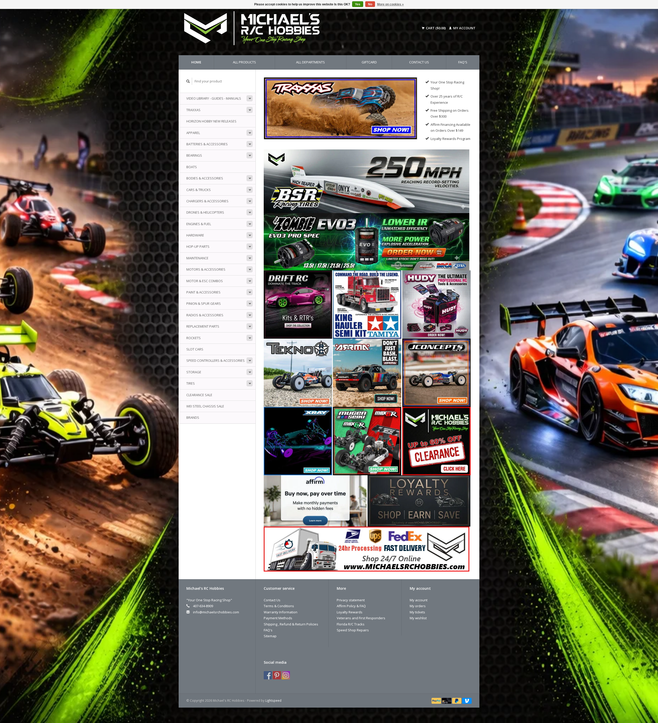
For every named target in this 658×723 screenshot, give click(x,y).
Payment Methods (278, 618)
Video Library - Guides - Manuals (213, 98)
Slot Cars (194, 349)
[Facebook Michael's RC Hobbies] (268, 675)
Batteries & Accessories (207, 144)
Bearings (194, 155)
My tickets (417, 612)
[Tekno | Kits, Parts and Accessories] (298, 372)
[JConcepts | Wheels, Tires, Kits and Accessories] (436, 372)
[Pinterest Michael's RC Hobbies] (277, 675)
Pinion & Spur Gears (203, 303)
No (370, 4)
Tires (190, 383)
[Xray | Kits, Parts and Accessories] (298, 440)
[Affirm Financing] (315, 500)
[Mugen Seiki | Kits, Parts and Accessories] (367, 440)
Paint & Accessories (203, 292)
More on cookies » (390, 4)
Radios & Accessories (204, 315)
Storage (193, 372)
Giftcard (369, 62)
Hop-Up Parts (197, 246)
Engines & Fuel (198, 224)
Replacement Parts (202, 326)
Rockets (193, 338)
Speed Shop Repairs (353, 630)
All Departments (310, 62)
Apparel (193, 132)
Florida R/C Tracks (350, 624)
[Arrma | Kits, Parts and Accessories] (367, 372)
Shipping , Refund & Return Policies (291, 624)
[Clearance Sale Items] (436, 440)
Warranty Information (280, 612)
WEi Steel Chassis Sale (205, 406)
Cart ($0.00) (435, 28)
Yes (357, 4)
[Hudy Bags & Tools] (436, 304)
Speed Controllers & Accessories (215, 360)
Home (196, 62)
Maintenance (197, 258)
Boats (191, 167)
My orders (418, 606)
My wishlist (418, 618)
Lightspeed (273, 700)
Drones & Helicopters (205, 212)
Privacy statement (351, 600)
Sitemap (270, 636)
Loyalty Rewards (349, 612)
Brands (192, 417)
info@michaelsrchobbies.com (216, 612)
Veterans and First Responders (361, 618)
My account (464, 28)
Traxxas (193, 110)
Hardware (195, 235)
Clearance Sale (199, 395)
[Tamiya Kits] (367, 304)
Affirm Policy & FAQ (351, 606)
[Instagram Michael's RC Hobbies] (286, 675)
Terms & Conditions (279, 606)
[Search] (188, 81)
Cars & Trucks (198, 189)
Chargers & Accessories (207, 201)
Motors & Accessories (205, 269)
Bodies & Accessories (204, 178)
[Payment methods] (437, 700)
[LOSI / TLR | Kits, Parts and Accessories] (340, 108)
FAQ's (462, 62)
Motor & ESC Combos (204, 281)
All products (244, 62)
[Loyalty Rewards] (419, 500)
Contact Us (419, 62)
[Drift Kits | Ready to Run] (298, 304)
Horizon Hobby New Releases (211, 121)
